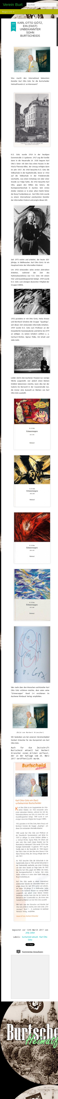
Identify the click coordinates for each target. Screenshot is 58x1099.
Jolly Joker (30, 932)
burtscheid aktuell (30, 936)
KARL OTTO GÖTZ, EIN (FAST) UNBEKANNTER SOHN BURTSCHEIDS (30, 29)
